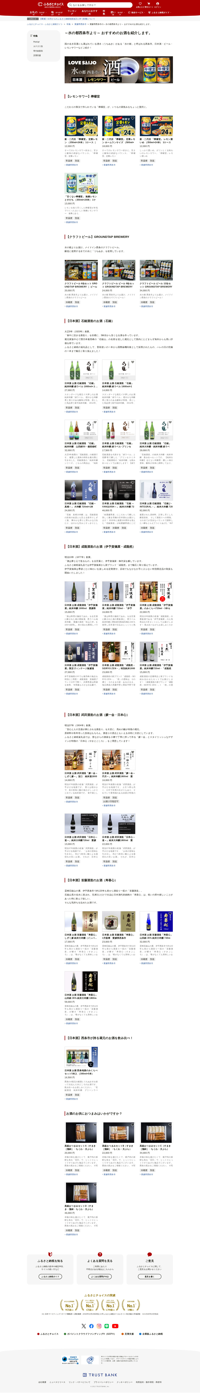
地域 (56, 13)
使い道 (117, 13)
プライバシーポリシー (104, 1382)
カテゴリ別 (38, 46)
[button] (95, 118)
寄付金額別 (38, 51)
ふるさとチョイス (50, 1334)
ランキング (72, 12)
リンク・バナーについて (79, 1382)
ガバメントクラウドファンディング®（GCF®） (91, 1334)
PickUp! (36, 42)
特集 (104, 12)
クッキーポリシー (125, 1382)
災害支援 (37, 55)
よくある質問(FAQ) (100, 1276)
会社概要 (42, 1382)
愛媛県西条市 (72, 165)
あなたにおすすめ (90, 12)
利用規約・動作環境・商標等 (149, 1382)
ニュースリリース (57, 1382)
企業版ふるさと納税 (152, 1334)
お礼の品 (37, 13)
